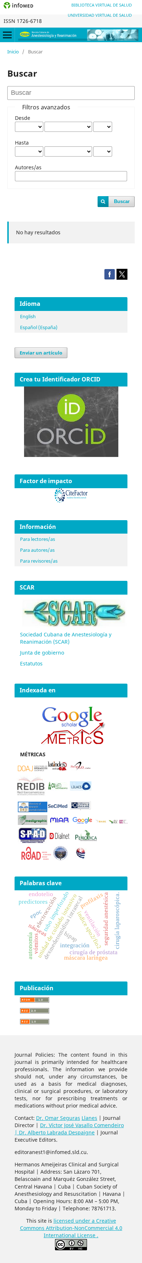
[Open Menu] (7, 35)
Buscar (122, 201)
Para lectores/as (37, 539)
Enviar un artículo (41, 352)
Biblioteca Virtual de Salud (101, 5)
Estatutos (31, 663)
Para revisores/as (39, 561)
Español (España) (39, 327)
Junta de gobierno (42, 652)
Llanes (89, 1117)
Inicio (13, 51)
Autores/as (28, 167)
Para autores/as (37, 550)
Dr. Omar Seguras (58, 1117)
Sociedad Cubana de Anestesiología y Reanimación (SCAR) (65, 638)
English (28, 316)
